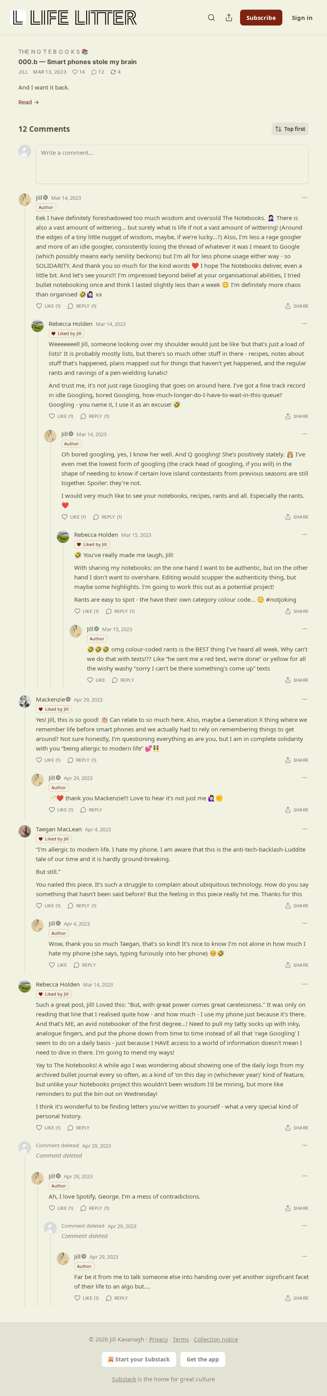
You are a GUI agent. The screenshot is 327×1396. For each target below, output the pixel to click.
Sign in (302, 17)
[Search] (211, 17)
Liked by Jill (69, 333)
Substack (124, 1379)
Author (46, 207)
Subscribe (261, 17)
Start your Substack (142, 1359)
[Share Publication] (229, 17)
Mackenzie (50, 699)
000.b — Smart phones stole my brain (77, 62)
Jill (23, 72)
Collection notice (216, 1339)
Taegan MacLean (59, 829)
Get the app (203, 1359)
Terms (181, 1339)
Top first (294, 129)
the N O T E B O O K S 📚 (53, 51)
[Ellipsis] (304, 197)
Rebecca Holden (71, 324)
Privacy (158, 1339)
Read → (28, 102)
